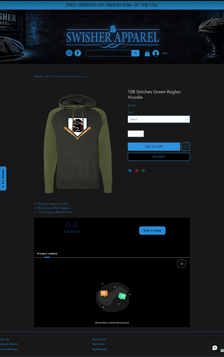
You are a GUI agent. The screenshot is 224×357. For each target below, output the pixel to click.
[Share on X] (150, 171)
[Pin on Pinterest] (137, 171)
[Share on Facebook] (130, 171)
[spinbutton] (136, 134)
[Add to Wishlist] (186, 147)
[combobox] (159, 119)
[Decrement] (130, 134)
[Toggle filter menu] (182, 264)
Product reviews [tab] (47, 253)
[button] (147, 53)
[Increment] (141, 134)
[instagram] (69, 53)
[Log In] (153, 53)
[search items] (135, 53)
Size (131, 112)
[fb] (77, 53)
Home (38, 76)
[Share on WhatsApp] (143, 171)
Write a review (152, 230)
